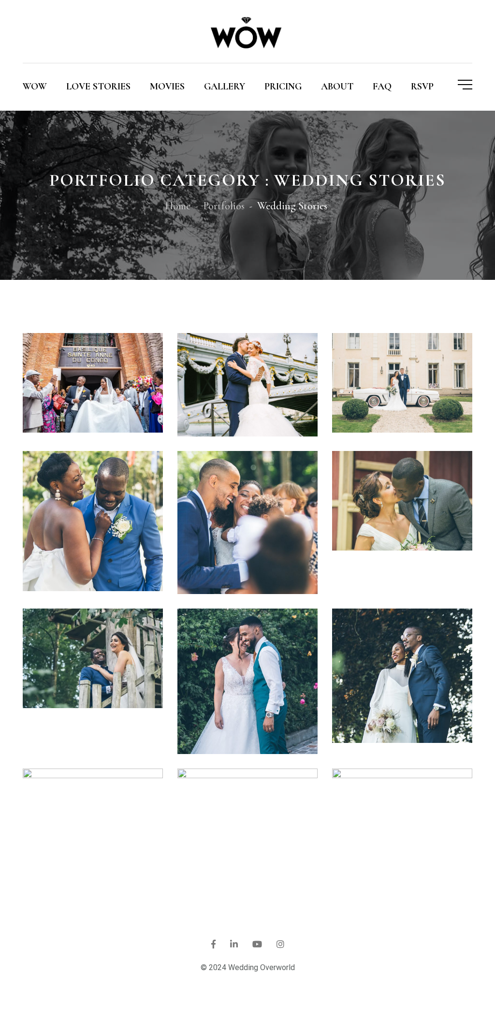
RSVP (422, 86)
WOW (35, 86)
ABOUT (337, 86)
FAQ (382, 86)
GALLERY (224, 86)
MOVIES (167, 86)
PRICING (283, 86)
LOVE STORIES (98, 86)
